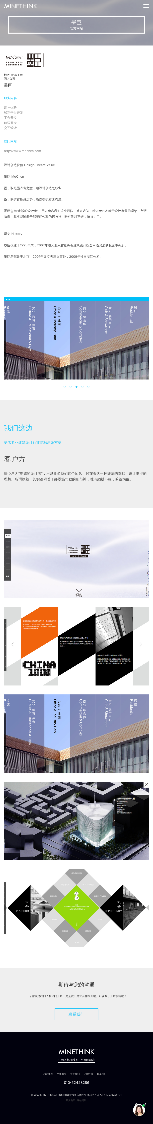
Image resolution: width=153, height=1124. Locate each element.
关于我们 (75, 1073)
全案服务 (61, 1073)
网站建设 (81, 1100)
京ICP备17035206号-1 (109, 1094)
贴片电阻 (70, 1100)
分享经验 (88, 1073)
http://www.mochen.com (22, 151)
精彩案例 (48, 1073)
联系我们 (76, 1014)
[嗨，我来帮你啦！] (139, 1110)
